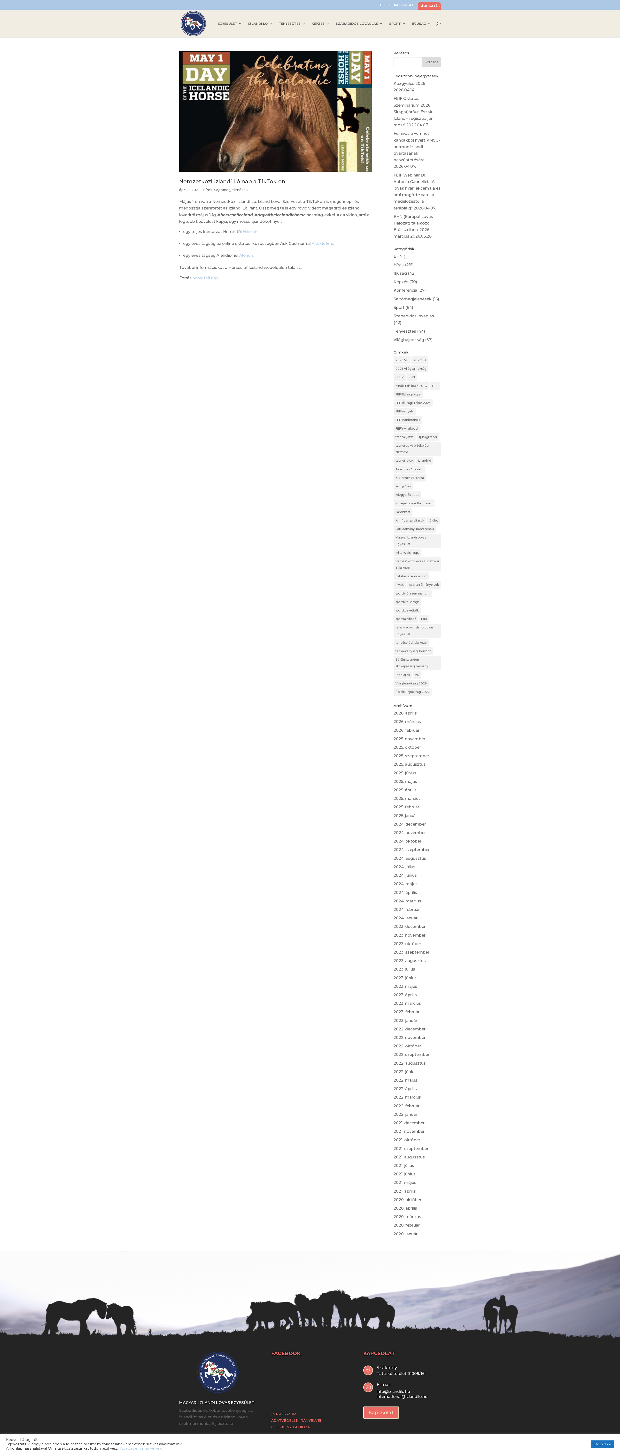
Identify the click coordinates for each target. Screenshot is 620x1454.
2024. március (407, 901)
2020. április (405, 1208)
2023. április (405, 995)
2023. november (410, 935)
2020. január (406, 1234)
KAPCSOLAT (403, 5)
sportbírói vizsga (407, 602)
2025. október (407, 747)
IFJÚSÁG (419, 23)
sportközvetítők (407, 610)
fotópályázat (404, 437)
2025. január (405, 815)
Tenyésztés (405, 331)
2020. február (407, 1225)
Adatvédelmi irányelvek (141, 1448)
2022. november (410, 1037)
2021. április (405, 1191)
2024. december (410, 824)
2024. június (405, 875)
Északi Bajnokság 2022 (412, 692)
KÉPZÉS (318, 23)
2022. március (407, 1097)
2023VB (419, 360)
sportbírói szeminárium (412, 593)
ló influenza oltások (409, 520)
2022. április (405, 1088)
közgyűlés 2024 (407, 495)
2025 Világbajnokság (410, 368)
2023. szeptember (411, 952)
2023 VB (402, 360)
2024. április (405, 892)
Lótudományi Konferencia (414, 529)
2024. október (407, 841)
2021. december (409, 1123)
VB (417, 675)
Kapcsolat (381, 1412)
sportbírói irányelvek (424, 584)
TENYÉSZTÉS (290, 23)
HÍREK (385, 5)
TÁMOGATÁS (429, 6)
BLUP (399, 377)
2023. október (407, 943)
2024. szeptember (412, 849)
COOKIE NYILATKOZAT (291, 1427)
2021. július (404, 1165)
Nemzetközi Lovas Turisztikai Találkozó (417, 564)
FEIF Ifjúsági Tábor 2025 (413, 403)
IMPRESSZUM (283, 1414)
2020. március (407, 1216)
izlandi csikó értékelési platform (412, 449)
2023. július (404, 969)
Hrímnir (250, 231)
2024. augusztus (410, 858)
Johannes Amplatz (409, 469)
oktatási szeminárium (411, 576)
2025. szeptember (411, 756)
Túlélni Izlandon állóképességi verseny (411, 663)
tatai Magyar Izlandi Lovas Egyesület (414, 631)
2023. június (405, 978)
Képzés (401, 282)
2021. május (405, 1182)
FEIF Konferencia (407, 420)
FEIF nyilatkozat (406, 428)
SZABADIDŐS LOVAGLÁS (357, 23)
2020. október (407, 1199)
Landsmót (403, 512)
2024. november (410, 832)
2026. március (407, 721)
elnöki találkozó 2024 (411, 386)
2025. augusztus (410, 764)
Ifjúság (400, 273)
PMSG (399, 584)
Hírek (207, 190)
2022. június (405, 1071)
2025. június (405, 773)
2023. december (410, 926)
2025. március (407, 798)
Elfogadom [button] (602, 1444)
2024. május (406, 884)
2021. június (405, 1174)
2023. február (406, 1012)
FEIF (435, 386)
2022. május (405, 1080)
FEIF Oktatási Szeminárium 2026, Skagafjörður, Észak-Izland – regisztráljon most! (414, 111)
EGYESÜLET (227, 23)
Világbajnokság (409, 339)
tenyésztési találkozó (411, 642)
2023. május (405, 986)
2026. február (406, 730)
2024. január (406, 918)
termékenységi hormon (413, 651)
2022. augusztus (410, 1063)
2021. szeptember (411, 1148)
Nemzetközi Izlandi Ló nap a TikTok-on (232, 181)
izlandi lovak (404, 460)
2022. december (410, 1029)
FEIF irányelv (404, 411)
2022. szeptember (411, 1054)
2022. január (405, 1114)
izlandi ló (424, 460)
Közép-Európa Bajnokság (414, 503)
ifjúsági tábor (427, 437)
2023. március (407, 1003)
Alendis (246, 255)
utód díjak (402, 675)
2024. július (404, 867)
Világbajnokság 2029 (411, 683)
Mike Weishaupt (407, 552)
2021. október (407, 1140)
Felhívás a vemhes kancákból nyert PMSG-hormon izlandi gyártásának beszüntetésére (417, 146)
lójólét (433, 520)
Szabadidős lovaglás (414, 316)
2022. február (406, 1106)
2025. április (405, 790)
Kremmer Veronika (409, 478)
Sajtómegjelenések (231, 190)
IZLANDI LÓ (258, 23)
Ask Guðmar (324, 243)
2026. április (405, 713)
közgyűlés (403, 486)
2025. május (405, 781)
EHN (398, 256)
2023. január (405, 1020)
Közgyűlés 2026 (409, 83)
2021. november (409, 1131)
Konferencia (405, 290)
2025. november (409, 739)
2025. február (406, 807)
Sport (399, 307)
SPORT (395, 23)
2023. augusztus (410, 960)
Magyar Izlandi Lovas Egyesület (410, 541)
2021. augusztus (409, 1157)
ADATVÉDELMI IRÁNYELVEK (296, 1420)
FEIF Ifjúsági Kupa (408, 394)
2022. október (407, 1046)
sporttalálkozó (405, 619)
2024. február (407, 909)
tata (424, 619)
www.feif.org (205, 278)
